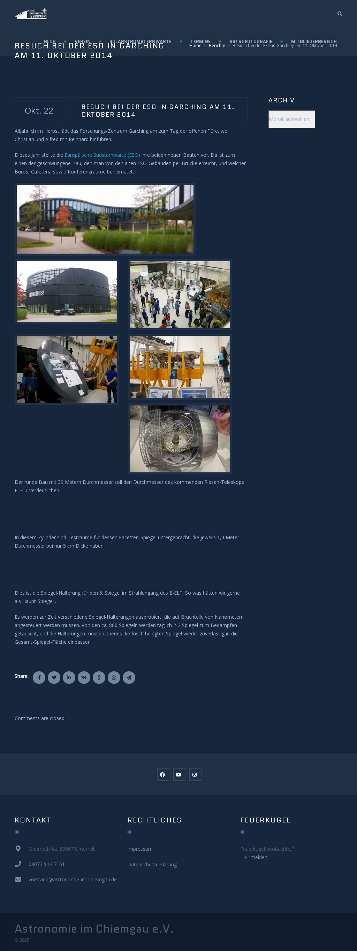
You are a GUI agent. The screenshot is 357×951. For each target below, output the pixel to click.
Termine (200, 41)
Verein (83, 41)
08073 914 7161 (47, 864)
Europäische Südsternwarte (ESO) (102, 155)
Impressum (140, 848)
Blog (50, 41)
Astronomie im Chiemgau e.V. (94, 928)
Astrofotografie (250, 41)
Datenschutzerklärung (152, 864)
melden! (259, 857)
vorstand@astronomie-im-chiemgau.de (73, 879)
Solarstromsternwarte (140, 41)
